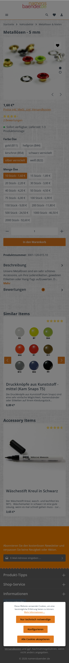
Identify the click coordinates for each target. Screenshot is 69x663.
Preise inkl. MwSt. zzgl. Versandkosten (27, 109)
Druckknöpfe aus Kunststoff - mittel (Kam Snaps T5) (32, 386)
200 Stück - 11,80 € (43, 205)
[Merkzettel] (54, 14)
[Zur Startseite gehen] (34, 5)
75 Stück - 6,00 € (15, 198)
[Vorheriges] (52, 94)
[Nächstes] (60, 94)
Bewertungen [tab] (23, 289)
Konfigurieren (35, 629)
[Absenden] (62, 558)
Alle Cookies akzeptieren (35, 639)
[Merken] (58, 45)
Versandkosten (13, 648)
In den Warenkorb (34, 242)
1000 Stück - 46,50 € (45, 213)
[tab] (33, 274)
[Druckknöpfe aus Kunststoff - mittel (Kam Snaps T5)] (34, 348)
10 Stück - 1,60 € (15, 176)
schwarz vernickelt (40, 153)
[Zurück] (7, 360)
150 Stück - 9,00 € (16, 205)
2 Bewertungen (12, 120)
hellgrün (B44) (31, 145)
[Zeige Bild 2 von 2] (60, 72)
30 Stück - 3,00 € (40, 183)
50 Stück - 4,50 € (40, 190)
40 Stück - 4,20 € (15, 190)
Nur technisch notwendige (35, 619)
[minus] (7, 231)
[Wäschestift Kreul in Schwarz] (34, 454)
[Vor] (61, 360)
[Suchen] (47, 14)
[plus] (62, 231)
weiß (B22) (36, 160)
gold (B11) (11, 145)
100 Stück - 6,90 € (41, 198)
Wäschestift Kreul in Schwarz (32, 491)
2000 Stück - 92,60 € (17, 220)
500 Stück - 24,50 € (16, 213)
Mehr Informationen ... (34, 612)
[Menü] (6, 14)
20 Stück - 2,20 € (15, 183)
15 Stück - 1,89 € (40, 176)
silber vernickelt (15, 160)
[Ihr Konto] (61, 14)
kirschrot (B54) (14, 153)
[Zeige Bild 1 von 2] (60, 68)
